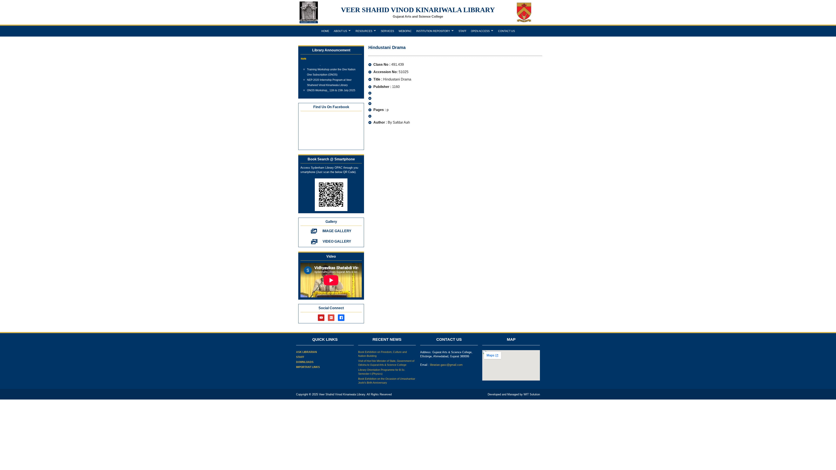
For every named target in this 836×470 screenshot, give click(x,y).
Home (325, 31)
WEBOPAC (405, 31)
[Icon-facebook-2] (341, 317)
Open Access (480, 31)
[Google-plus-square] (331, 317)
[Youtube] (321, 317)
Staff (462, 31)
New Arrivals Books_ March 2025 (326, 90)
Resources (364, 31)
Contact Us (506, 31)
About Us (340, 31)
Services (387, 31)
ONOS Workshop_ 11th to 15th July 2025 (331, 85)
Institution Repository (433, 31)
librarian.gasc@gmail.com (446, 364)
